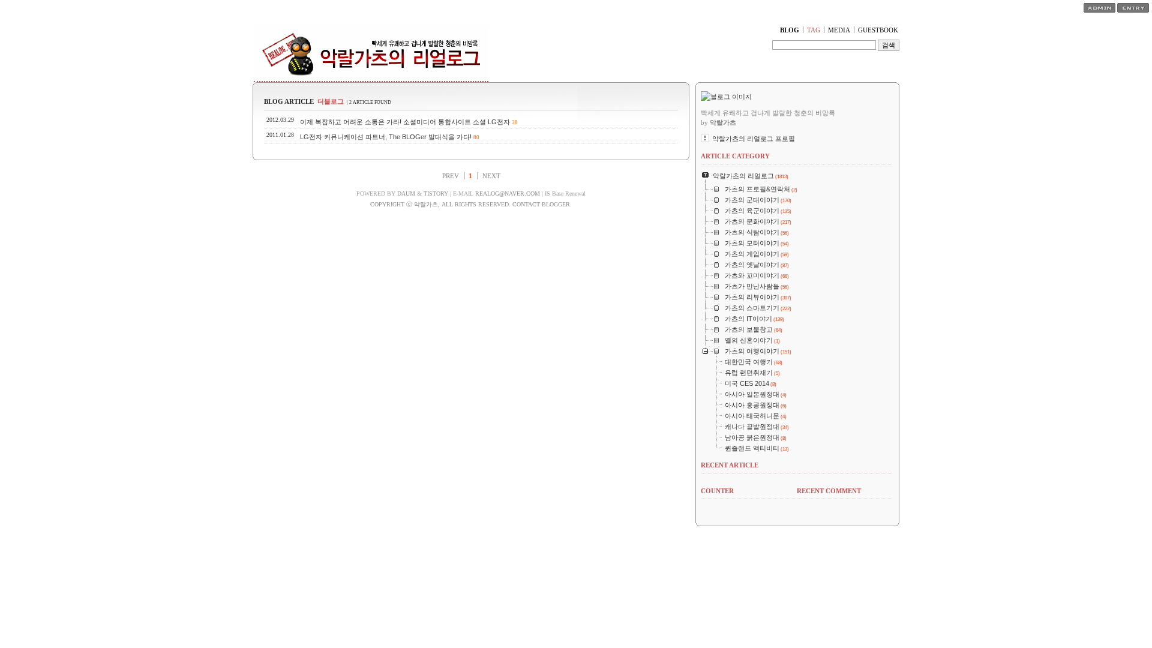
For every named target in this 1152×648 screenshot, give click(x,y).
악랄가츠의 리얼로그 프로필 (753, 138)
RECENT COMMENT (829, 490)
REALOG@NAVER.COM (507, 193)
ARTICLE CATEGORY (735, 156)
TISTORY (436, 193)
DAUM (406, 193)
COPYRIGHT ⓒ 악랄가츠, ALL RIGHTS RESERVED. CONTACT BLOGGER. (471, 204)
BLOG (789, 30)
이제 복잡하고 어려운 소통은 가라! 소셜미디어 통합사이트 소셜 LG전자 (405, 121)
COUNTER (717, 490)
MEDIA (839, 30)
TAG (813, 30)
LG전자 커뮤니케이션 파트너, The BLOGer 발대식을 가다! (386, 136)
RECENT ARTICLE (729, 465)
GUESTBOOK (878, 30)
